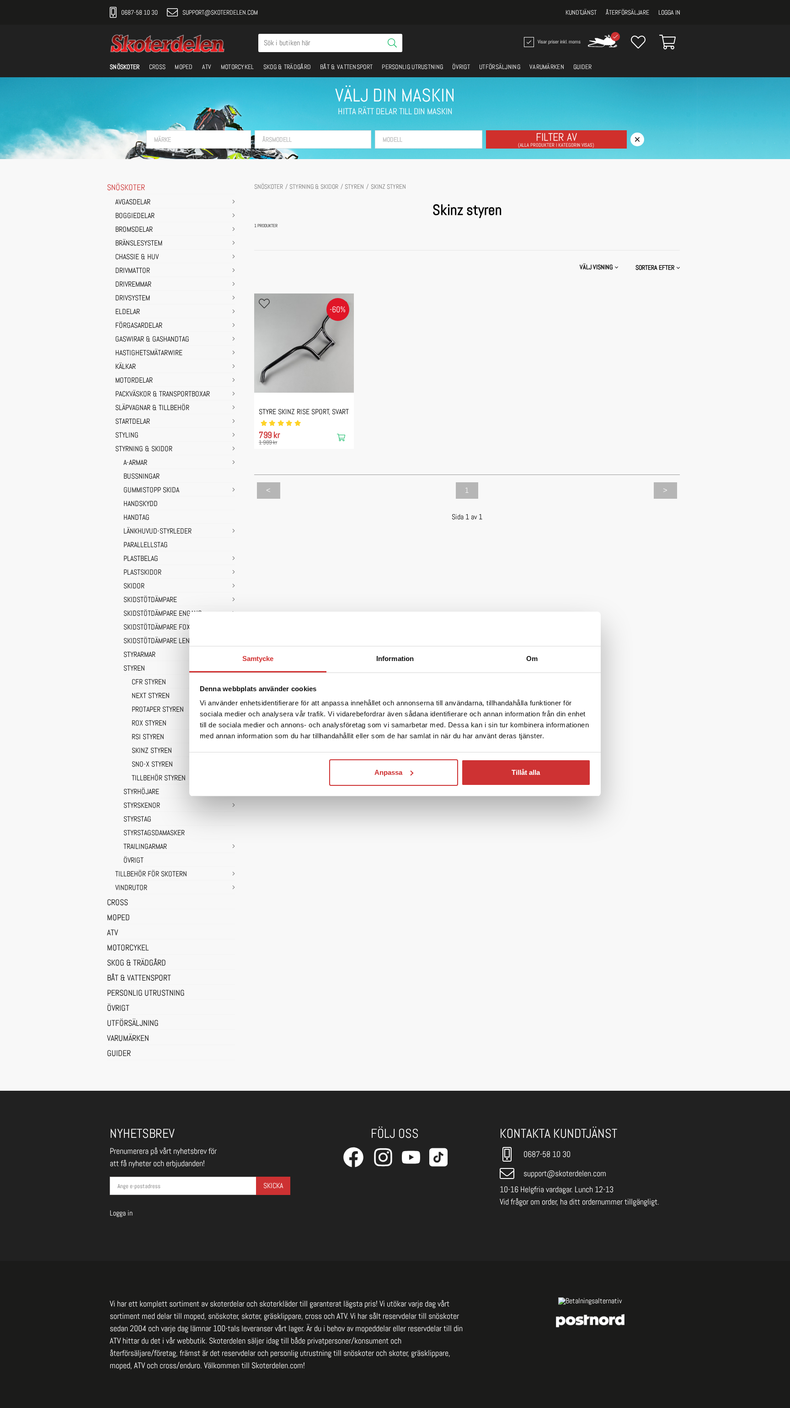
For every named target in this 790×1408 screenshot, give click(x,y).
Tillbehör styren (159, 778)
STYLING (127, 436)
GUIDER (582, 67)
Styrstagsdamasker (154, 833)
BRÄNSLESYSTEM (138, 244)
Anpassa (388, 772)
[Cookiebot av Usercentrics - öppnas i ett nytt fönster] (551, 629)
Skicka (273, 1185)
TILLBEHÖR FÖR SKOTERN (151, 874)
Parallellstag (145, 545)
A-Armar (135, 463)
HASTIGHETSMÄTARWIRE (148, 353)
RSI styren (148, 737)
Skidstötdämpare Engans (162, 614)
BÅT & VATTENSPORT (346, 67)
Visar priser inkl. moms (558, 41)
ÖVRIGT (461, 67)
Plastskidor (142, 573)
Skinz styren (152, 751)
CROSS (157, 67)
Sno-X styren (152, 765)
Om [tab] (532, 658)
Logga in (669, 12)
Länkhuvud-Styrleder (157, 532)
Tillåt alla (526, 772)
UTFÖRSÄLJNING (499, 67)
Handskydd (140, 504)
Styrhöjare (141, 792)
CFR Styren (149, 682)
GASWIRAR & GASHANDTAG (152, 340)
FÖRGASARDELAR (138, 326)
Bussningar (141, 477)
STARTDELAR (132, 422)
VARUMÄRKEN (546, 67)
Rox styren (149, 724)
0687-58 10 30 (139, 12)
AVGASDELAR (132, 202)
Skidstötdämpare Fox (156, 628)
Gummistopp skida (151, 490)
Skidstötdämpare (150, 600)
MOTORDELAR (134, 381)
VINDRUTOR (131, 888)
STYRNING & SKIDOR (143, 449)
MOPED (184, 67)
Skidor (133, 586)
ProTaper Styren (158, 710)
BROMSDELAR (134, 230)
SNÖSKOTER (125, 67)
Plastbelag (140, 559)
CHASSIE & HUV (137, 257)
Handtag (136, 518)
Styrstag (137, 820)
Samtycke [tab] (258, 658)
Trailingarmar (145, 847)
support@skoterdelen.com (220, 12)
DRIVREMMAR (133, 285)
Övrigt (133, 861)
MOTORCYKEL (237, 67)
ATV (207, 67)
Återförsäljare (627, 12)
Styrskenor (141, 806)
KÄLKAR (125, 367)
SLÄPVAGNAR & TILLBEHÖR (152, 408)
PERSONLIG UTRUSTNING (412, 67)
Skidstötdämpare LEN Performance (178, 641)
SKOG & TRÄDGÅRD (287, 67)
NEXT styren (151, 696)
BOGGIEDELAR (135, 216)
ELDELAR (127, 312)
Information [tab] (395, 658)
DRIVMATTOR (132, 271)
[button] (198, 139)
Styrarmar (139, 655)
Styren (134, 669)
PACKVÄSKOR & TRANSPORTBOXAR (162, 394)
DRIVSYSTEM (132, 298)
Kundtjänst (581, 12)
